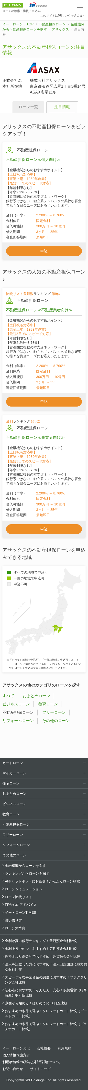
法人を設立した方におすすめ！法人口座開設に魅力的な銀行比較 (46, 966)
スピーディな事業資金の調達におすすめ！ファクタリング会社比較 (46, 979)
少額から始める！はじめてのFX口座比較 (36, 1003)
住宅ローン (11, 783)
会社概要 (44, 1048)
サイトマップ (40, 1069)
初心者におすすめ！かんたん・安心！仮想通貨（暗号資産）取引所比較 (46, 992)
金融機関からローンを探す (25, 866)
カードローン (12, 763)
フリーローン (54, 712)
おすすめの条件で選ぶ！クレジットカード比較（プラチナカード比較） (46, 1026)
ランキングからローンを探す (27, 873)
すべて (8, 696)
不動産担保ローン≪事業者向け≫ (35, 437)
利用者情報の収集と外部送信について (31, 1062)
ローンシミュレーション (24, 889)
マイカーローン (14, 773)
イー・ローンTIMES (20, 912)
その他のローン (56, 721)
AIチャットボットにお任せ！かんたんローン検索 (42, 881)
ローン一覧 (28, 107)
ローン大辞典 (15, 928)
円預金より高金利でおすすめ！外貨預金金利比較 (42, 956)
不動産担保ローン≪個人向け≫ (33, 159)
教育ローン (48, 704)
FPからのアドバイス (21, 905)
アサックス (60, 29)
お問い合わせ (12, 1069)
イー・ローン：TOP (17, 24)
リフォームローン (18, 721)
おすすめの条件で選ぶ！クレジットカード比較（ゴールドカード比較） (46, 1013)
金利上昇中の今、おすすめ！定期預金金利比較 (41, 949)
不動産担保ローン (52, 24)
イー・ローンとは (16, 1048)
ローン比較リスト (18, 897)
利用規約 (64, 1048)
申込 (44, 251)
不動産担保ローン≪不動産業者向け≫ (39, 310)
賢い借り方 (13, 920)
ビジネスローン (16, 704)
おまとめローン (36, 696)
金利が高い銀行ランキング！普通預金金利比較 (41, 941)
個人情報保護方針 (16, 1055)
